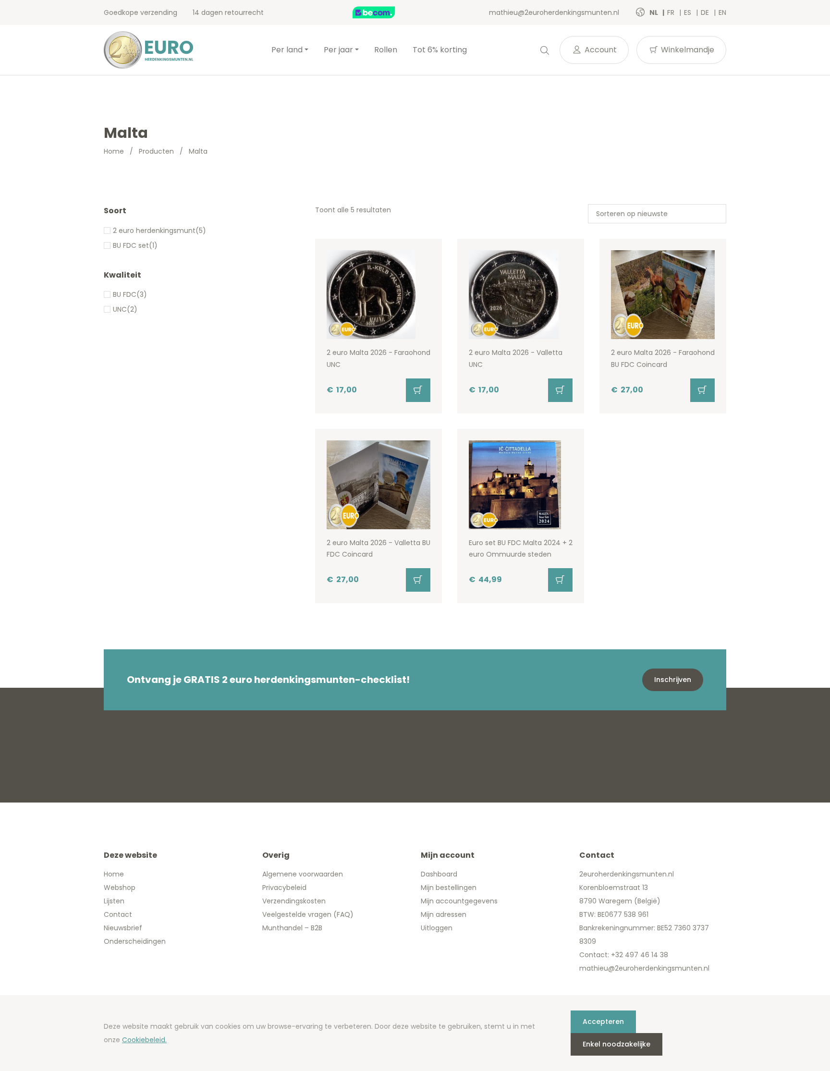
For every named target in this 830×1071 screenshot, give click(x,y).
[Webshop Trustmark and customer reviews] (384, 12)
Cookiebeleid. (144, 1040)
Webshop (119, 887)
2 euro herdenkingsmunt (154, 230)
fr (671, 12)
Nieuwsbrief (123, 928)
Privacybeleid (284, 887)
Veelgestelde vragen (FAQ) (308, 914)
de (706, 12)
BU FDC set (131, 245)
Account (600, 49)
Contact (118, 914)
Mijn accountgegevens (459, 901)
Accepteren (603, 1021)
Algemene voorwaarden (302, 874)
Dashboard (439, 874)
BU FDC (124, 294)
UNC (120, 309)
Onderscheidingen (135, 941)
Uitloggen (436, 928)
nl (654, 12)
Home (114, 151)
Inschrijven (672, 679)
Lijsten (114, 901)
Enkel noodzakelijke (616, 1044)
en (722, 12)
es (688, 12)
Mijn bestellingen (448, 887)
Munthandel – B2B (292, 928)
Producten (156, 151)
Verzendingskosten (294, 901)
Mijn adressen (443, 914)
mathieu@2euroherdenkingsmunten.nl (554, 12)
